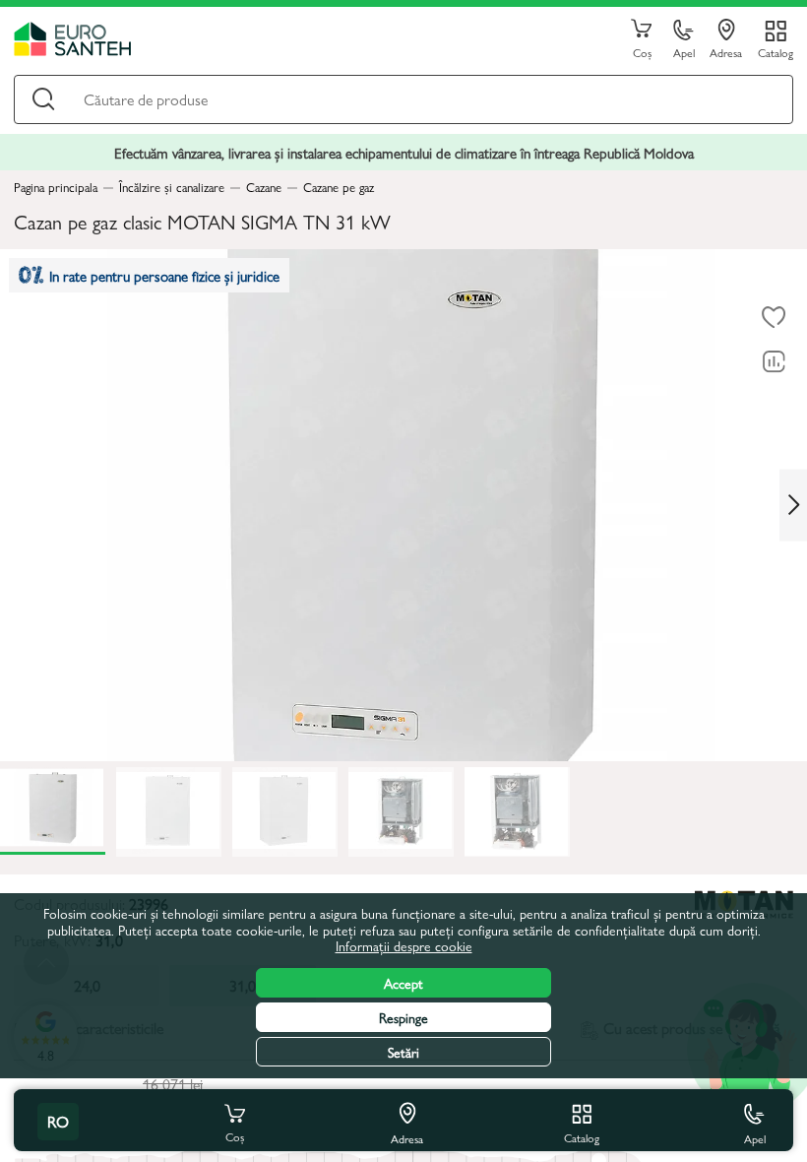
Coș (642, 51)
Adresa (726, 51)
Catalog (775, 51)
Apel (684, 51)
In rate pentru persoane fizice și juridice (164, 275)
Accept (403, 983)
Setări (403, 1052)
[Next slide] (793, 505)
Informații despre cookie (404, 945)
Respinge (403, 1017)
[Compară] (773, 362)
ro (58, 1121)
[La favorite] (773, 318)
